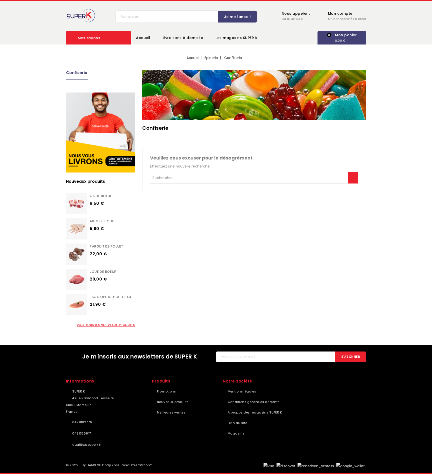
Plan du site (237, 423)
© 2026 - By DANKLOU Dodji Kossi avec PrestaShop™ (109, 465)
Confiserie (76, 73)
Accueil (143, 37)
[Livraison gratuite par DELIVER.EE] (100, 132)
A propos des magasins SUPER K (254, 412)
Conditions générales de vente (253, 402)
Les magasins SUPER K (237, 37)
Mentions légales (241, 391)
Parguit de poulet (106, 246)
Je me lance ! (237, 16)
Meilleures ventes (170, 412)
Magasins (235, 433)
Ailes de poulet (103, 221)
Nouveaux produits (172, 402)
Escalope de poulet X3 (110, 296)
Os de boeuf (101, 196)
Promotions (166, 391)
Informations (80, 381)
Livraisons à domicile (183, 37)
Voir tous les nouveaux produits (106, 325)
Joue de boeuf (103, 271)
